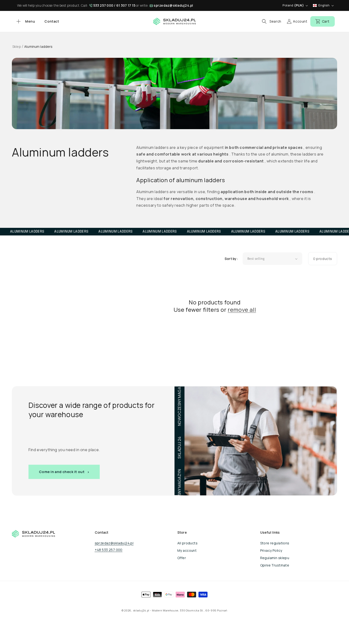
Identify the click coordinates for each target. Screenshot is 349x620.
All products (187, 543)
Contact (51, 21)
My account (187, 550)
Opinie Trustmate (274, 565)
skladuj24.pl (141, 610)
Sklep (16, 46)
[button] (25, 21)
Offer (181, 558)
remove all (242, 309)
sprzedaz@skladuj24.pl (173, 5)
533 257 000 (103, 5)
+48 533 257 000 (109, 549)
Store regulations (274, 543)
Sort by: (231, 258)
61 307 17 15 (125, 5)
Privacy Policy (271, 550)
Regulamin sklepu (274, 558)
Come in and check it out (62, 471)
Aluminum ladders (38, 46)
